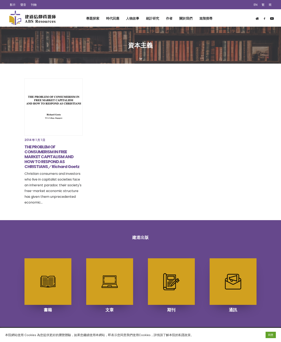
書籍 (48, 309)
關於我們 (186, 18)
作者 (169, 18)
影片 (13, 4)
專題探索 (92, 18)
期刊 (171, 309)
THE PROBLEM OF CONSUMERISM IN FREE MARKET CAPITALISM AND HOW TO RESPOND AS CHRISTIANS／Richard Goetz (51, 156)
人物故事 (132, 18)
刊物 (34, 4)
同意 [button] (270, 334)
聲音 (23, 4)
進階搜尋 (205, 18)
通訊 (233, 309)
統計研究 (152, 18)
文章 (110, 309)
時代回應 (112, 18)
